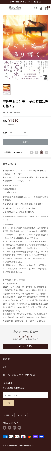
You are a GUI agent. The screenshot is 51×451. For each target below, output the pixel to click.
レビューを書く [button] (25, 346)
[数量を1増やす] (25, 132)
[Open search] (35, 8)
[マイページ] (41, 8)
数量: (5, 132)
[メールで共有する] (46, 152)
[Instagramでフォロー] (14, 428)
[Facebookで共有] (31, 152)
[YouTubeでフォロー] (19, 428)
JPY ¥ (19, 415)
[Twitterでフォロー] (9, 428)
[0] (46, 8)
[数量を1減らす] (11, 132)
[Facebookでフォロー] (4, 428)
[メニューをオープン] (4, 8)
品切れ (26, 142)
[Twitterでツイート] (41, 152)
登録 (8, 403)
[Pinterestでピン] (36, 152)
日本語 (6, 415)
